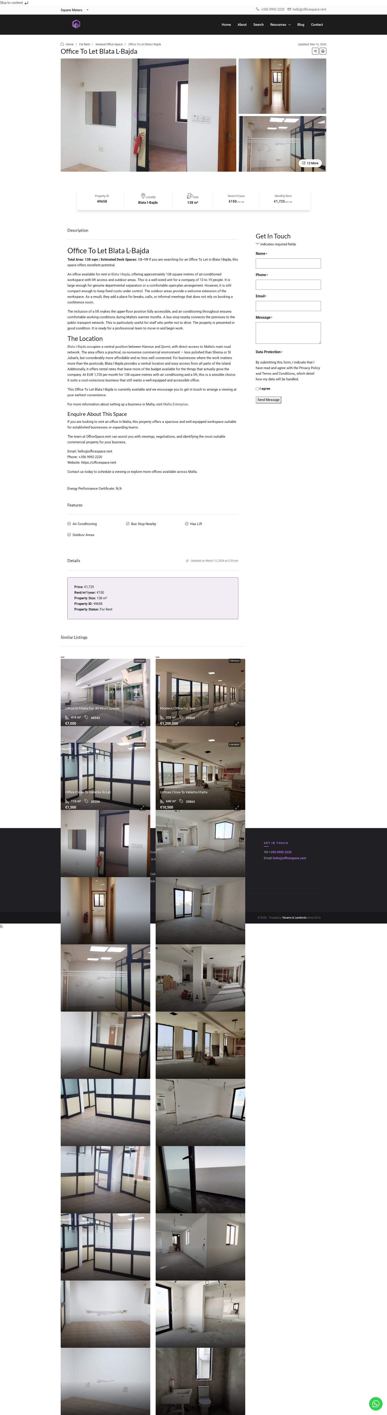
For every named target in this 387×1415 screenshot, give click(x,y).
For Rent (84, 44)
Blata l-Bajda (120, 274)
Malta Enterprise (175, 404)
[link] (105, 692)
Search (258, 25)
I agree (265, 389)
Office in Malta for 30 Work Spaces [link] (92, 708)
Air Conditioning (85, 524)
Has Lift (196, 524)
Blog (300, 25)
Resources (278, 25)
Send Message (269, 400)
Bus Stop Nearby (143, 524)
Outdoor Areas (83, 535)
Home (226, 25)
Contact (317, 25)
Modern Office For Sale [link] (178, 708)
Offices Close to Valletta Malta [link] (183, 792)
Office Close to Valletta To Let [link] (88, 792)
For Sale (235, 661)
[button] (315, 51)
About (242, 25)
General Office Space (109, 44)
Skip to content (12, 3)
